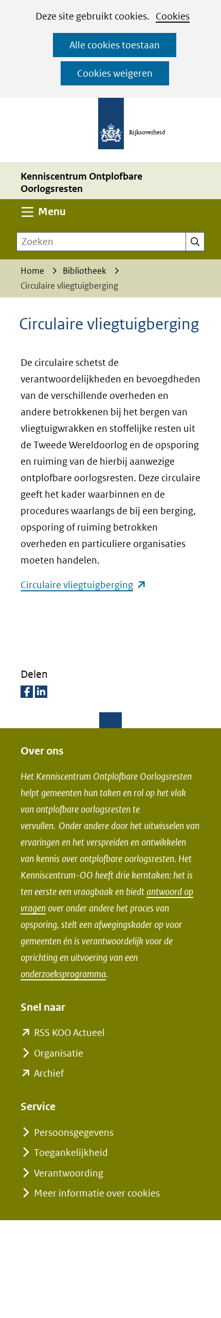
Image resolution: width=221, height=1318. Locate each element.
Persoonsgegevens (74, 1132)
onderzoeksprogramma (63, 974)
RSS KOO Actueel (69, 1033)
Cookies (173, 16)
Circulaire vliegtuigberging (83, 585)
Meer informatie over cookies (97, 1193)
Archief (49, 1073)
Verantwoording (68, 1173)
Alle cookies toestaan (114, 45)
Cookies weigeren (115, 73)
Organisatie (58, 1053)
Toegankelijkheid (71, 1152)
